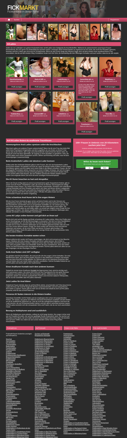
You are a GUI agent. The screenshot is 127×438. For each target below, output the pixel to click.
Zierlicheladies (97, 380)
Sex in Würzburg (69, 371)
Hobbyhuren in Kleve (99, 351)
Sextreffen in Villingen (71, 369)
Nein (104, 168)
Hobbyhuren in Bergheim (43, 342)
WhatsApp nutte (40, 392)
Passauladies (11, 387)
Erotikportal (39, 364)
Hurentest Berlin (40, 421)
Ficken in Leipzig (70, 344)
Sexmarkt (38, 382)
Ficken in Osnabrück (71, 360)
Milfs (65, 383)
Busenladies (10, 383)
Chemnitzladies (69, 399)
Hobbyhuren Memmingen (44, 341)
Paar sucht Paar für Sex (43, 389)
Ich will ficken (10, 342)
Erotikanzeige (11, 353)
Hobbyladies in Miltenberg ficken (75, 433)
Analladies (96, 396)
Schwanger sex (40, 394)
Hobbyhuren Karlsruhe (100, 375)
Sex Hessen (96, 424)
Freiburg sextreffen (70, 366)
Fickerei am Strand (12, 375)
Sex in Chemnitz (98, 357)
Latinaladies (96, 403)
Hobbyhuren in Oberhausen (102, 371)
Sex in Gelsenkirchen (99, 360)
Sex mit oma (96, 399)
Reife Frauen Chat (70, 414)
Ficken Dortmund (98, 339)
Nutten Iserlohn (11, 426)
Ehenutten (9, 366)
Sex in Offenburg (98, 348)
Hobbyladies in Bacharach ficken (75, 428)
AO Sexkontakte (98, 410)
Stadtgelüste (68, 403)
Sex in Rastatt (97, 359)
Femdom (38, 401)
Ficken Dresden (97, 341)
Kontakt (33, 270)
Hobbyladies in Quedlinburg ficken (18, 432)
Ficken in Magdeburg (71, 362)
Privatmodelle (11, 350)
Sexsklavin (96, 398)
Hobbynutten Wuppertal (100, 376)
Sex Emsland (39, 367)
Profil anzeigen (17, 87)
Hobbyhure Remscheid (100, 423)
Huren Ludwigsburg (99, 394)
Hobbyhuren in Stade (42, 348)
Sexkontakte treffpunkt (42, 408)
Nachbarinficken (11, 376)
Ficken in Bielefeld (70, 355)
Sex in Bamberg (69, 385)
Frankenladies (11, 348)
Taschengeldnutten (70, 387)
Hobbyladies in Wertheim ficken (46, 433)
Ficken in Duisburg (70, 346)
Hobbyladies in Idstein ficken (102, 433)
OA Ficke (38, 405)
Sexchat (9, 339)
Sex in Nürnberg (69, 375)
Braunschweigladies (13, 357)
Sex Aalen (38, 373)
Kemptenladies (11, 421)
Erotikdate (9, 362)
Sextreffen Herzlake (42, 366)
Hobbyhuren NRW (41, 399)
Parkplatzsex (68, 334)
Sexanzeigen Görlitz (71, 391)
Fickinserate (39, 355)
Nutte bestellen (69, 380)
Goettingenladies (98, 387)
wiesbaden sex (97, 346)
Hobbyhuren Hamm (13, 424)
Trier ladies (96, 344)
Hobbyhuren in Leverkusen (44, 346)
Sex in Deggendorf (98, 369)
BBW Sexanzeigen (41, 417)
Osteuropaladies (98, 401)
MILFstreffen (10, 391)
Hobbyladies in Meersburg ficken (17, 435)
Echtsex (66, 408)
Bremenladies (97, 389)
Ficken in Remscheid (71, 351)
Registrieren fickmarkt (42, 335)
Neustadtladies (11, 423)
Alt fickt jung (68, 382)
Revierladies (68, 407)
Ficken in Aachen (70, 359)
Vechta (8, 410)
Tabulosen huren (41, 407)
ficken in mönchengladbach (102, 350)
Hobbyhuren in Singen (43, 344)
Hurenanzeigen (69, 335)
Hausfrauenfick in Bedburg (15, 369)
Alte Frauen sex (40, 412)
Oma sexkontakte (98, 405)
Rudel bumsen (97, 414)
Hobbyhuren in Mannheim (44, 360)
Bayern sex (96, 353)
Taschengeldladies (70, 394)
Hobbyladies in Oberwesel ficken (46, 437)
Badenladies (10, 346)
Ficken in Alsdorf (40, 383)
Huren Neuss (97, 392)
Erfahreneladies (97, 407)
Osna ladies (96, 383)
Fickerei (66, 378)
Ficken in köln (68, 342)
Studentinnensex (69, 392)
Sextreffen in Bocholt (13, 371)
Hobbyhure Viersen (99, 419)
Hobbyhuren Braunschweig (44, 339)
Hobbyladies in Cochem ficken (16, 433)
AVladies (38, 380)
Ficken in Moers (40, 391)
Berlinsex (67, 410)
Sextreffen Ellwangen (13, 373)
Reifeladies (96, 382)
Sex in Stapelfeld (41, 371)
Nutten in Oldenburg (99, 378)
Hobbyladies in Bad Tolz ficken (45, 432)
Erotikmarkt (96, 342)
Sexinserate (96, 421)
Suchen (16, 20)
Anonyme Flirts (97, 417)
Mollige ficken (68, 376)
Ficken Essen (97, 334)
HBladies (38, 398)
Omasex (66, 421)
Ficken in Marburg (70, 353)
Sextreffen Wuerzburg (13, 408)
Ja (89, 168)
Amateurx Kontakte (99, 416)
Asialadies (9, 385)
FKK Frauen (39, 424)
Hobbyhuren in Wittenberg (44, 362)
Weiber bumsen (69, 412)
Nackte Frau (10, 378)
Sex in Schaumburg (42, 369)
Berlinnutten (39, 419)
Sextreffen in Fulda (70, 367)
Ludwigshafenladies (13, 401)
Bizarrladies (39, 403)
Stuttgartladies (69, 401)
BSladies (9, 407)
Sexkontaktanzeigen (42, 351)
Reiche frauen (40, 396)
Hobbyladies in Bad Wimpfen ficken (104, 428)
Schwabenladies (41, 375)
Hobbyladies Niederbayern (101, 373)
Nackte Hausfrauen (70, 419)
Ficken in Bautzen (70, 350)
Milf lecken (9, 417)
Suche (25, 219)
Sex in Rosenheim (70, 373)
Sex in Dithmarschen (42, 414)
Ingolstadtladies (11, 405)
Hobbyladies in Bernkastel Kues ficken (105, 432)
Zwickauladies (69, 417)
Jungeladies (68, 398)
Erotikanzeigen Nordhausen (16, 355)
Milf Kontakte (10, 360)
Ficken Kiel (96, 335)
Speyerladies (10, 341)
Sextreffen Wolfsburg (42, 385)
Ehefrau (9, 414)
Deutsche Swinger (41, 426)
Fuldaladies (39, 378)
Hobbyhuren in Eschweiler (44, 359)
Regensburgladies (12, 394)
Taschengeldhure (41, 387)
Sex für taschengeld (42, 350)
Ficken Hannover (98, 337)
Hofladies (67, 405)
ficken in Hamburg (70, 341)
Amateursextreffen (70, 389)
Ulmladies (9, 392)
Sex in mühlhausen (99, 366)
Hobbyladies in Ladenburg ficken (103, 435)
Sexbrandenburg (12, 412)
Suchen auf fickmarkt (42, 334)
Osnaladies (68, 416)
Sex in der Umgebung (42, 416)
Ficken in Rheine (41, 353)
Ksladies (9, 399)
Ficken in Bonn (69, 357)
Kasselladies (10, 380)
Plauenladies (10, 396)
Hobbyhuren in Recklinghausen (46, 357)
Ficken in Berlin (69, 348)
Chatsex (9, 419)
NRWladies (68, 396)
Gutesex (9, 351)
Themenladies (11, 344)
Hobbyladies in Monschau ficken (17, 437)
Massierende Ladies (13, 382)
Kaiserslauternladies (13, 403)
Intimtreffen (67, 339)
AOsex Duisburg (98, 408)
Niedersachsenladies (99, 385)
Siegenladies (39, 376)
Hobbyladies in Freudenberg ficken (76, 423)
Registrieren (114, 20)
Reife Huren (96, 391)
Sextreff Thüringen (98, 367)
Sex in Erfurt (96, 362)
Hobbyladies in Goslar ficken (45, 435)
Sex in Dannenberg (13, 367)
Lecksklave (67, 337)
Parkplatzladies (11, 398)
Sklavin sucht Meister (42, 423)
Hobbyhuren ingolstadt (100, 364)
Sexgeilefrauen (97, 426)
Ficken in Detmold (70, 364)
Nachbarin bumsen (99, 412)
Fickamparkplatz (12, 416)
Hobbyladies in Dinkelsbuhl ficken (104, 430)
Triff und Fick (39, 410)
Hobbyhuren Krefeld (99, 355)
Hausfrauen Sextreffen (14, 364)
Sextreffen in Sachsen (13, 389)
